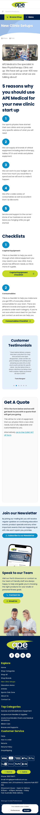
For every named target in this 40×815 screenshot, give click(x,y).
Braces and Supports (9, 727)
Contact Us (5, 699)
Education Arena (7, 685)
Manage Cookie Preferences (11, 801)
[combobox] (22, 11)
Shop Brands (6, 678)
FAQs (3, 736)
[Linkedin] (22, 655)
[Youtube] (28, 655)
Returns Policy (6, 747)
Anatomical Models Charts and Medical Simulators (17, 719)
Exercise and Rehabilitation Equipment (16, 711)
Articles (4, 689)
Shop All (4, 674)
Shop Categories (8, 671)
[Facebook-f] (11, 655)
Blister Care (5, 724)
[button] (14, 17)
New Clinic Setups (8, 682)
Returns (4, 743)
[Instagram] (17, 655)
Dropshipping (6, 750)
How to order (6, 740)
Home (3, 667)
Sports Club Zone (8, 692)
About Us (4, 696)
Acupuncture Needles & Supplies (14, 714)
